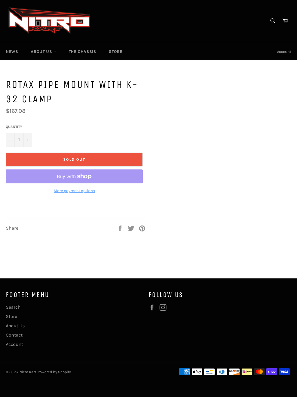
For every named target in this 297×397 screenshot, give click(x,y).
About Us (42, 51)
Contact (14, 335)
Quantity (14, 127)
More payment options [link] (74, 190)
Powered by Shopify (54, 372)
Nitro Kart (27, 372)
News (12, 51)
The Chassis (82, 51)
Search (13, 307)
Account (284, 51)
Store (115, 51)
